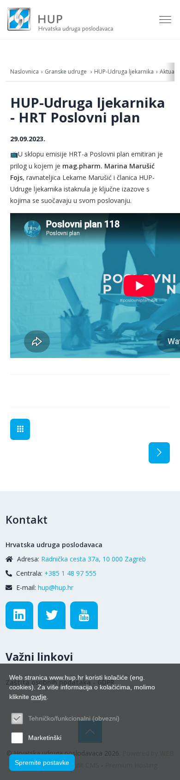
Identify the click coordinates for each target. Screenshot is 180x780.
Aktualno (20, 429)
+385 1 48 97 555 (70, 573)
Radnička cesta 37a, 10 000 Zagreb (93, 559)
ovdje (39, 696)
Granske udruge (66, 71)
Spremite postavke (42, 762)
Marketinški (44, 737)
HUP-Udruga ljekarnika (124, 71)
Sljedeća (159, 452)
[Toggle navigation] (166, 19)
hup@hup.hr (55, 587)
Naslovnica (24, 71)
